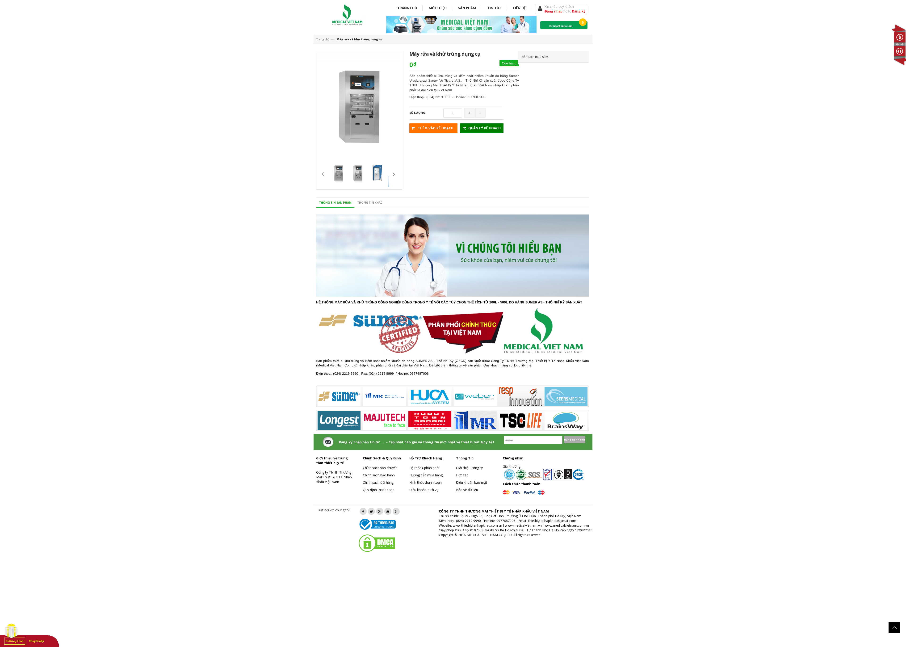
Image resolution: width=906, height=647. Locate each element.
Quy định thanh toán (378, 489)
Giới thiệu (438, 8)
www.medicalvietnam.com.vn (567, 525)
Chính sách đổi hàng (378, 482)
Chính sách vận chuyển (380, 468)
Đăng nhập (554, 11)
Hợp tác (462, 475)
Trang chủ (407, 8)
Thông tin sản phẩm (335, 203)
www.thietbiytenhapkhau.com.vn (477, 525)
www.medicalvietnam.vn (523, 525)
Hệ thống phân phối (424, 468)
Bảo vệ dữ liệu (467, 489)
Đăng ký (579, 11)
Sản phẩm (467, 8)
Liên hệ (519, 8)
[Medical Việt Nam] (347, 13)
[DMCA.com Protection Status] (377, 542)
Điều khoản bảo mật (471, 482)
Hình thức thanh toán (425, 482)
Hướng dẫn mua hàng (426, 475)
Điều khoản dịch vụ (424, 489)
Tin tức (494, 8)
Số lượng (417, 113)
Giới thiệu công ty (469, 468)
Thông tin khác (369, 203)
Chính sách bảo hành (379, 475)
